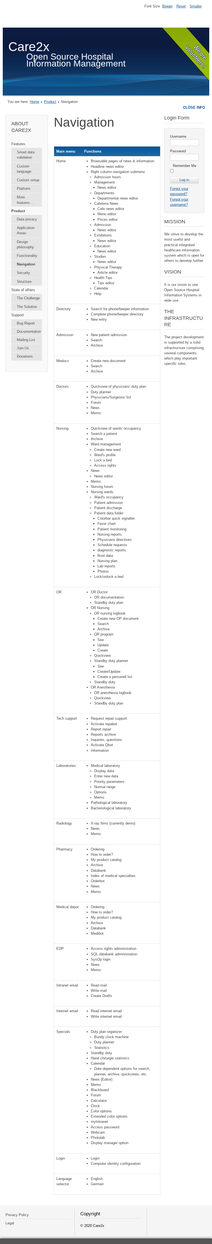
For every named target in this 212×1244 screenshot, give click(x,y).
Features (18, 144)
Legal (10, 1223)
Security (23, 273)
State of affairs (23, 290)
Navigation (26, 264)
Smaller (196, 6)
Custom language (24, 169)
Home (34, 102)
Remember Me (184, 166)
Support (17, 315)
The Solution (27, 307)
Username (178, 136)
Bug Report (26, 323)
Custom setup (28, 180)
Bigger (167, 6)
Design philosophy (25, 244)
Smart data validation (26, 155)
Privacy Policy (17, 1215)
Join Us (23, 348)
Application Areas (26, 230)
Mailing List (26, 340)
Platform (23, 189)
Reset (181, 6)
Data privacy (27, 219)
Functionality (27, 256)
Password (178, 151)
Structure (24, 282)
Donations (25, 356)
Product (50, 102)
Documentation (29, 331)
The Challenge (28, 298)
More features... (25, 199)
